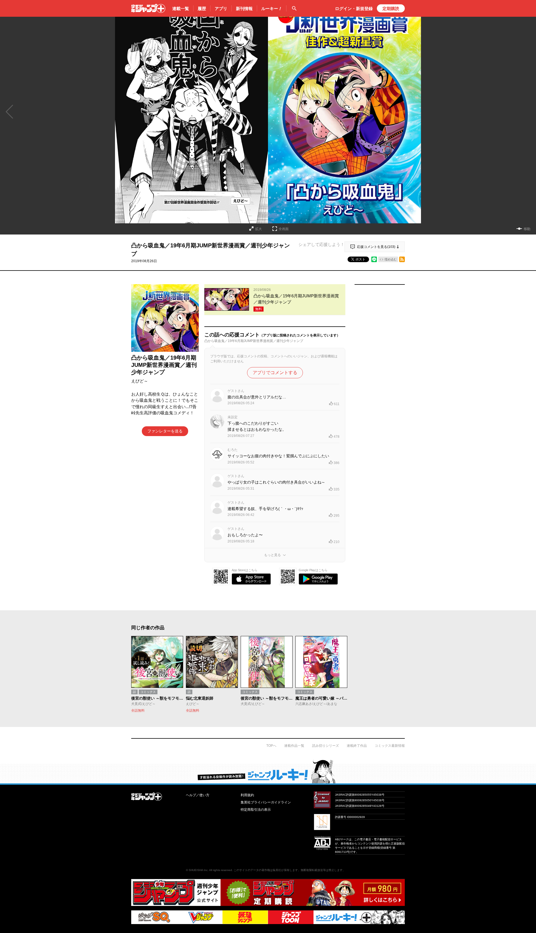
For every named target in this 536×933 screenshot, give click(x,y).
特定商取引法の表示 (256, 810)
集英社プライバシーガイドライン (266, 802)
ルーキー (271, 8)
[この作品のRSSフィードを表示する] (402, 259)
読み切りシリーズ (325, 746)
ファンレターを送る (165, 431)
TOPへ (271, 746)
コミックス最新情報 (390, 746)
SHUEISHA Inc (198, 870)
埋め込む (390, 259)
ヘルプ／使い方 (197, 795)
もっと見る (272, 555)
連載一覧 (180, 8)
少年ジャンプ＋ (148, 8)
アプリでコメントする (275, 372)
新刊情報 (244, 8)
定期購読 (390, 8)
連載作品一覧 (294, 746)
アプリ (221, 8)
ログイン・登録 (354, 8)
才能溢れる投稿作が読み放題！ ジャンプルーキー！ (268, 771)
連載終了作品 (357, 746)
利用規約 (247, 795)
